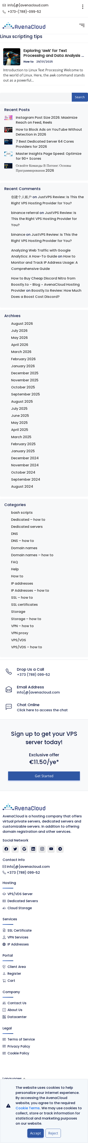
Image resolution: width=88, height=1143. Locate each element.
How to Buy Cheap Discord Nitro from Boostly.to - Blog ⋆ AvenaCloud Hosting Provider (45, 284)
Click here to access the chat (42, 710)
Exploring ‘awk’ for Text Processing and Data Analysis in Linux (54, 55)
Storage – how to (26, 618)
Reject (53, 1133)
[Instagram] (42, 849)
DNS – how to (22, 540)
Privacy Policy (18, 1046)
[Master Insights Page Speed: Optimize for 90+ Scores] (8, 153)
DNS (14, 533)
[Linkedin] (33, 849)
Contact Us (16, 1003)
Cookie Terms (28, 1108)
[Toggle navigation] (82, 8)
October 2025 (23, 387)
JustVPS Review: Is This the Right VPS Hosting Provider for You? (44, 219)
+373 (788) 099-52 (33, 674)
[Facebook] (6, 849)
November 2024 (25, 465)
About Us (14, 1010)
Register (14, 973)
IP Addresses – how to (30, 590)
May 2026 (19, 337)
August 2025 (22, 401)
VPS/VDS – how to (26, 647)
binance (18, 234)
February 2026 (23, 359)
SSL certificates (24, 604)
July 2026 (19, 330)
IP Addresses (18, 944)
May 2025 (19, 422)
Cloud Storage (19, 908)
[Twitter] (15, 849)
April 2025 (19, 429)
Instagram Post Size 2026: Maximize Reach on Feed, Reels (46, 120)
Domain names (24, 548)
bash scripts (22, 512)
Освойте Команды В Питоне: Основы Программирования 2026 (43, 168)
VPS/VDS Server (20, 894)
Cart (11, 980)
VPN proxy (19, 633)
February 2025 (23, 444)
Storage (18, 611)
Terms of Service (21, 1039)
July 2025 (19, 408)
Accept (35, 1133)
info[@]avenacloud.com (27, 5)
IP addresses (22, 583)
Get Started (44, 776)
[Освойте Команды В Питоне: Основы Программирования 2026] (8, 165)
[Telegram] (60, 849)
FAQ (14, 562)
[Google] (24, 849)
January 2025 (23, 451)
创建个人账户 (21, 197)
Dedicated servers (27, 526)
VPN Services (17, 937)
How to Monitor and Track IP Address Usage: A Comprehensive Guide (44, 262)
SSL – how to (22, 597)
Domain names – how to (32, 555)
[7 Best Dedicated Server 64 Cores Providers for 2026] (8, 141)
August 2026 (22, 323)
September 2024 (25, 479)
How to (28, 62)
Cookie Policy (18, 1053)
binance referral (25, 212)
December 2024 (25, 458)
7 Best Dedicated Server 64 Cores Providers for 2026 (45, 144)
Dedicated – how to (28, 519)
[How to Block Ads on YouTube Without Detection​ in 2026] (8, 129)
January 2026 (23, 366)
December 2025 (24, 373)
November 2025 (24, 380)
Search (80, 97)
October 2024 (23, 472)
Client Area (16, 966)
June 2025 (20, 415)
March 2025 (21, 437)
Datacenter (17, 1017)
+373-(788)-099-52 (24, 11)
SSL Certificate (19, 930)
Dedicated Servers (22, 901)
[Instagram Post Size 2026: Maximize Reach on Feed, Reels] (8, 117)
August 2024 (22, 486)
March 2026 (21, 351)
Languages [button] (12, 1078)
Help (15, 569)
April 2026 (19, 344)
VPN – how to (22, 625)
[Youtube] (51, 849)
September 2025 (25, 394)
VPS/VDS (18, 640)
